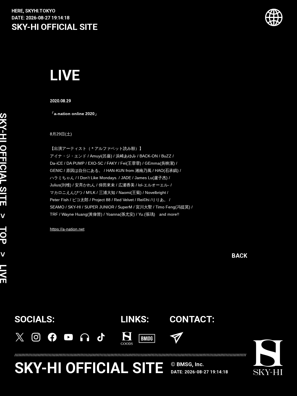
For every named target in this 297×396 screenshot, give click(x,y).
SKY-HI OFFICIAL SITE (54, 27)
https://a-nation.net (67, 229)
